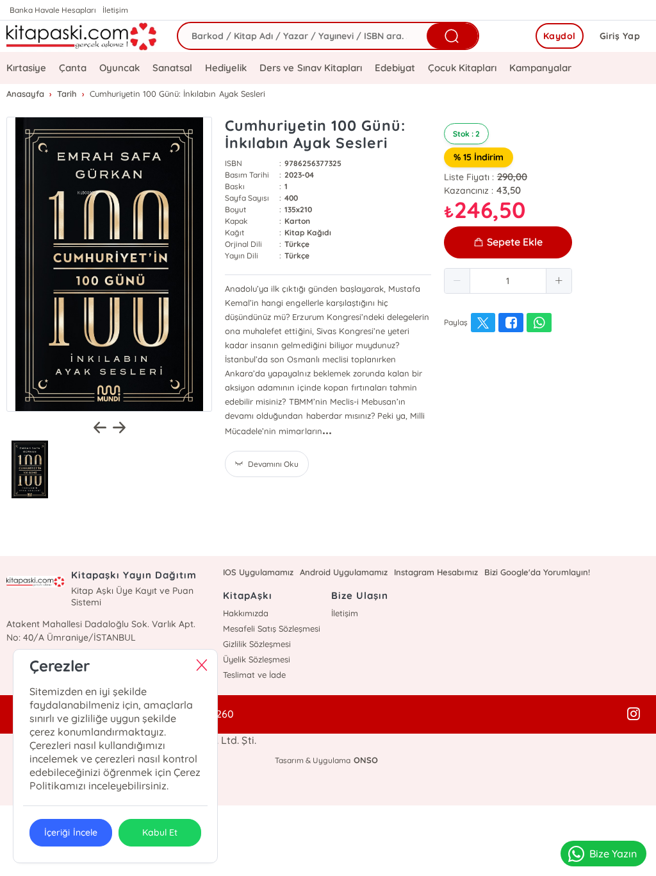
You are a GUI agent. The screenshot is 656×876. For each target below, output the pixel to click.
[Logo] (82, 36)
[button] (457, 281)
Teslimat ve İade (254, 675)
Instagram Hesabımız (435, 572)
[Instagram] (633, 714)
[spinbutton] (508, 281)
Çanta (72, 68)
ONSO (366, 760)
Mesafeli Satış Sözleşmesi (271, 628)
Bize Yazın (613, 853)
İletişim (115, 10)
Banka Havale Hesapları (53, 10)
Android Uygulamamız (344, 572)
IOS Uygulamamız (258, 572)
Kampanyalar (540, 68)
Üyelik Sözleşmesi (256, 659)
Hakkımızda (245, 613)
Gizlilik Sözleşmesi (257, 644)
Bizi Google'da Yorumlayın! (537, 572)
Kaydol (559, 36)
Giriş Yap (620, 36)
